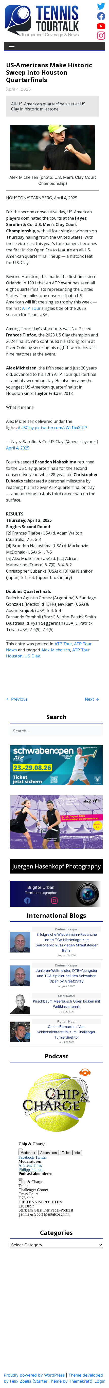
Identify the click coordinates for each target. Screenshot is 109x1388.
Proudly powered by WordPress (34, 1375)
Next (92, 699)
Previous (17, 699)
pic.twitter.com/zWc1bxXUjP (61, 427)
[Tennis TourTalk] (42, 20)
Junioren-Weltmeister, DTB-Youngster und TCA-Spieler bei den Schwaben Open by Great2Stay (66, 975)
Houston (14, 655)
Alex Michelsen (55, 649)
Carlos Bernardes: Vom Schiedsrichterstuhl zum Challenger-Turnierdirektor (67, 1031)
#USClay (25, 427)
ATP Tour (31, 308)
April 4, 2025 (17, 448)
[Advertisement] (46, 677)
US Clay (32, 655)
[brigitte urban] (27, 900)
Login (100, 1381)
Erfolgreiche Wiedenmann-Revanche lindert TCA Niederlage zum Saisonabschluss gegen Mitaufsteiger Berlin (67, 942)
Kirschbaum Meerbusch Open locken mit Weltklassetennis (66, 1004)
